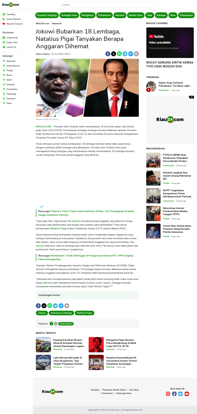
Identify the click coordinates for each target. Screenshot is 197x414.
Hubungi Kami (123, 393)
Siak (149, 15)
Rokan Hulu (136, 15)
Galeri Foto (12, 42)
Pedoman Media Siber (114, 389)
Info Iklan (134, 389)
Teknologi (11, 93)
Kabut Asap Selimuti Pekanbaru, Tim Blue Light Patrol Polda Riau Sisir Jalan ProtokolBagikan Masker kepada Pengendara (175, 84)
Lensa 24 (11, 47)
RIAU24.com (42, 23)
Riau (172, 15)
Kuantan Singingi (47, 15)
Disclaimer (107, 393)
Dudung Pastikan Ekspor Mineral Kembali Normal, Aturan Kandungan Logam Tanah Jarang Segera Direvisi (68, 343)
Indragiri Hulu (69, 15)
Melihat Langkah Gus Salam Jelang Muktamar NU (177, 175)
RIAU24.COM (43, 126)
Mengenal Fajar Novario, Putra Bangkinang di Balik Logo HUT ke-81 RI (121, 343)
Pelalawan (186, 15)
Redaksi (95, 389)
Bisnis (9, 75)
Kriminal (10, 84)
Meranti (119, 15)
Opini (9, 103)
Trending (10, 14)
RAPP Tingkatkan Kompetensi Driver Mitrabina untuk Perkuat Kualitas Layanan (177, 193)
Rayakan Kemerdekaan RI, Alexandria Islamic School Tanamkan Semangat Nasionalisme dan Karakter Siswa (122, 360)
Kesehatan (11, 89)
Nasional (10, 61)
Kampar (161, 15)
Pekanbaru (104, 15)
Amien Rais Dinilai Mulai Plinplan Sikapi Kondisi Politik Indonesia (177, 229)
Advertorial (12, 37)
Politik (9, 70)
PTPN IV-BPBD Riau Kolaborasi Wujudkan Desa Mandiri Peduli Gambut (175, 158)
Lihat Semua (65, 323)
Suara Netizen (13, 19)
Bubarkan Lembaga (61, 312)
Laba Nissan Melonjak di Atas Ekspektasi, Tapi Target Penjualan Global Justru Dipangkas (67, 360)
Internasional (13, 65)
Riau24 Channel (14, 23)
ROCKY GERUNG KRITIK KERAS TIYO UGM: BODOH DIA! (169, 64)
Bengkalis (88, 15)
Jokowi (76, 221)
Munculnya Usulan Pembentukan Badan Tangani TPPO (175, 211)
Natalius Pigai (58, 228)
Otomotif (10, 98)
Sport (9, 79)
